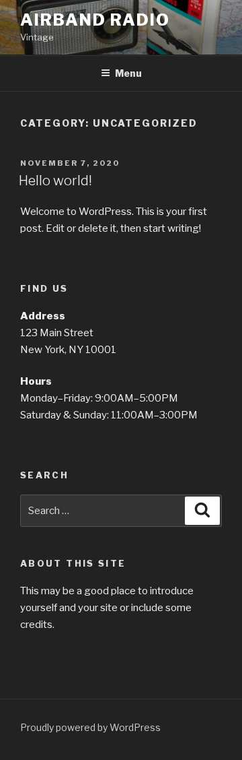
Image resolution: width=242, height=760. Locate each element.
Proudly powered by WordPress (90, 727)
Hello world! (55, 180)
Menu (128, 73)
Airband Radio (95, 20)
